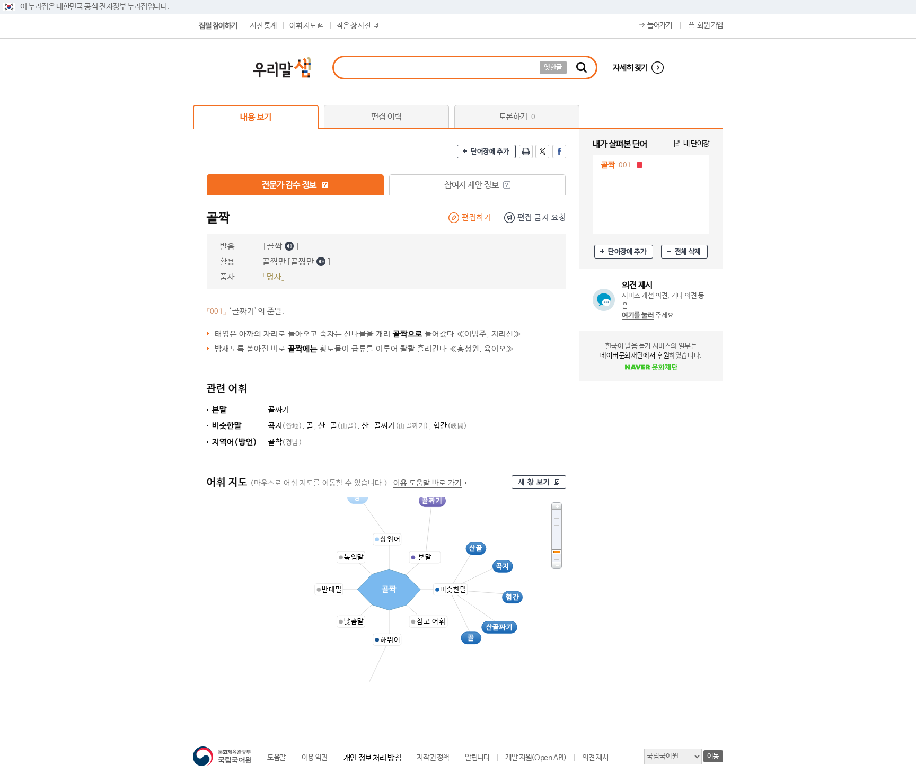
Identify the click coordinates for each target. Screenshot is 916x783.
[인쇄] (526, 151)
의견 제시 (595, 757)
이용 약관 (315, 757)
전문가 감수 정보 (290, 185)
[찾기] (581, 67)
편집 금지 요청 (541, 217)
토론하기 (517, 117)
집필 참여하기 (218, 26)
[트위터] (542, 151)
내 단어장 (696, 143)
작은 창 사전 (353, 26)
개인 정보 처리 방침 (372, 757)
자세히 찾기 (630, 67)
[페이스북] (559, 151)
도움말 (276, 757)
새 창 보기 (534, 482)
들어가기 (659, 25)
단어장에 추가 (490, 152)
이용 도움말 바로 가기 (427, 483)
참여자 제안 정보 (472, 185)
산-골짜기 (395, 425)
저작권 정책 (433, 757)
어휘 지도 (302, 26)
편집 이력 (386, 117)
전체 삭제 (688, 252)
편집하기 (476, 217)
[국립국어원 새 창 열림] (222, 756)
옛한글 (553, 68)
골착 (285, 442)
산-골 (338, 425)
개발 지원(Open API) (535, 757)
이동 (713, 756)
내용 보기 (255, 117)
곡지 (285, 425)
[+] (556, 505)
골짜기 (243, 311)
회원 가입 (710, 25)
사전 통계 (263, 26)
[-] (556, 565)
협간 (450, 425)
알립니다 (477, 757)
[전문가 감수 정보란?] (325, 185)
